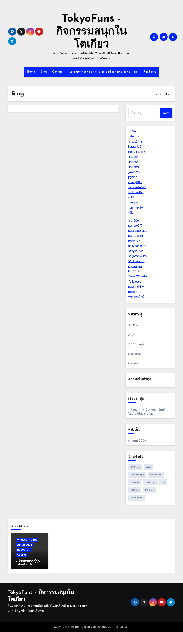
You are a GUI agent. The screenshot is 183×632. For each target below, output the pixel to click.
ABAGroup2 (136, 344)
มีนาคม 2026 (137, 440)
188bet (133, 131)
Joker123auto (137, 276)
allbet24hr (135, 141)
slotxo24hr (135, 192)
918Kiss (133, 325)
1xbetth (133, 136)
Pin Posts (150, 71)
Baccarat (134, 353)
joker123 (134, 172)
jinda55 (133, 162)
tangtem (134, 202)
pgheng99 (135, 266)
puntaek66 (135, 235)
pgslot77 (134, 241)
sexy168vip (135, 251)
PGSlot (135, 490)
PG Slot (149, 490)
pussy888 (135, 182)
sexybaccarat (137, 246)
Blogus (102, 626)
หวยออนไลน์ (136, 296)
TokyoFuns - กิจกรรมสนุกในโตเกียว (91, 32)
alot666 (133, 220)
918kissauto (136, 261)
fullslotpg (134, 281)
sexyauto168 (137, 187)
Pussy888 (137, 497)
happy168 (134, 146)
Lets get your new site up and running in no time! (103, 71)
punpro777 (135, 225)
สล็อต (131, 212)
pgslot (132, 177)
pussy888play (137, 230)
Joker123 (150, 482)
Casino (133, 363)
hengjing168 (136, 151)
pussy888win (137, 286)
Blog (43, 71)
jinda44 (133, 156)
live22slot (135, 271)
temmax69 (135, 207)
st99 (131, 197)
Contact (58, 71)
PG (163, 482)
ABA (131, 335)
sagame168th (137, 256)
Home (31, 71)
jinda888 (134, 167)
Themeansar (120, 626)
